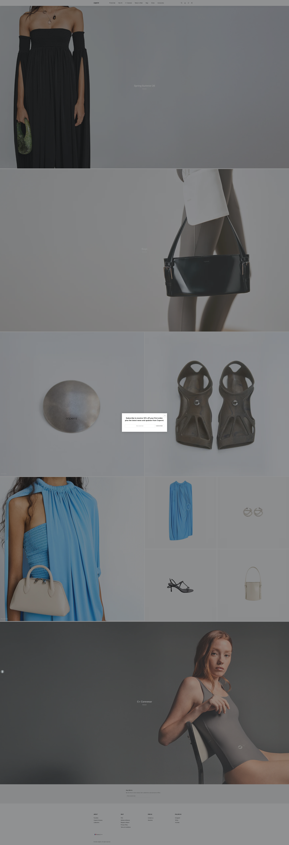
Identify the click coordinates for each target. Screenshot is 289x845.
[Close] (164, 415)
